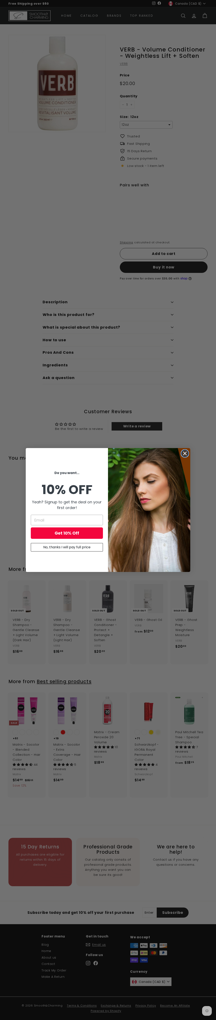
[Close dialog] (185, 453)
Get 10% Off (67, 533)
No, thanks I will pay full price (66, 547)
